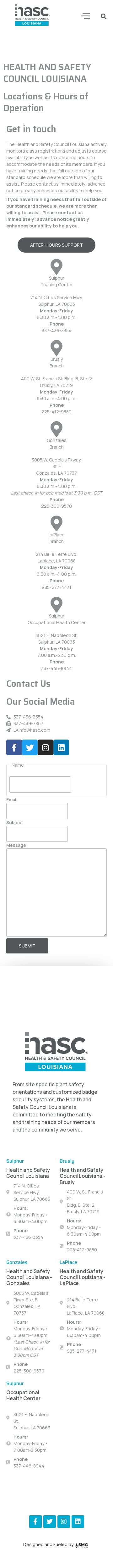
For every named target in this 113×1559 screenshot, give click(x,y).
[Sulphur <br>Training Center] (56, 267)
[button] (85, 16)
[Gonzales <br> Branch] (56, 429)
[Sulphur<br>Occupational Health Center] (56, 604)
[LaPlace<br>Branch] (56, 523)
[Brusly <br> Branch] (56, 348)
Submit (27, 946)
